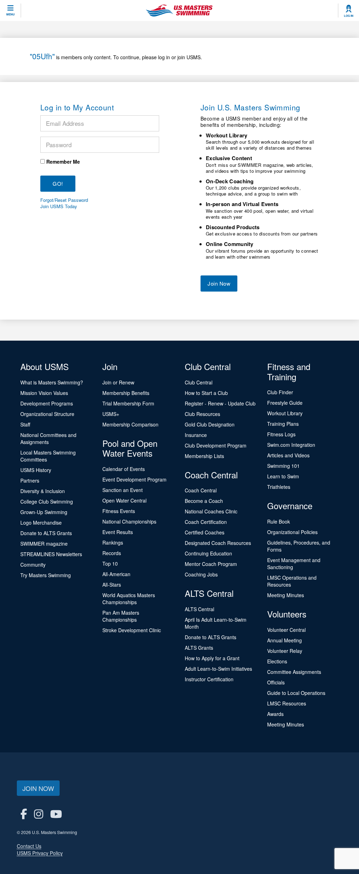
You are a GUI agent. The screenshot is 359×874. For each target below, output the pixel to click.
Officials (276, 682)
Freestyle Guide (285, 402)
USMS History (35, 469)
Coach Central (201, 490)
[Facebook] (23, 813)
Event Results (117, 531)
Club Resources (202, 413)
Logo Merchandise (41, 522)
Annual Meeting (284, 640)
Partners (29, 480)
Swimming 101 (283, 465)
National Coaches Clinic (211, 511)
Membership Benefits (125, 392)
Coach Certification (206, 521)
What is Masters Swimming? (51, 382)
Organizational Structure (47, 413)
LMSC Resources (286, 703)
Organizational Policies (292, 531)
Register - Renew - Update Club (220, 403)
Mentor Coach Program (211, 563)
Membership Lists (204, 455)
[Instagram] (38, 813)
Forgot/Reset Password (64, 200)
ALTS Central (199, 609)
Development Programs (46, 403)
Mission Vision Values (44, 392)
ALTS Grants (199, 647)
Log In (348, 16)
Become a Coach (204, 500)
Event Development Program (134, 479)
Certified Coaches (204, 532)
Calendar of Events (123, 468)
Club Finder (280, 392)
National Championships (129, 521)
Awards (275, 713)
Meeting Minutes (285, 595)
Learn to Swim (283, 476)
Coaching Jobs (201, 574)
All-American (116, 574)
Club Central (198, 382)
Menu (10, 14)
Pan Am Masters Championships (120, 616)
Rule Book (278, 521)
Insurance (196, 434)
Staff (25, 424)
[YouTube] (56, 813)
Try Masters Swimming (45, 575)
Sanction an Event (122, 489)
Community (33, 564)
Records (111, 553)
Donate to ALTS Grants (46, 533)
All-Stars (111, 584)
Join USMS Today (58, 206)
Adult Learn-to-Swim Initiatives (218, 668)
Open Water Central (124, 500)
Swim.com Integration (291, 444)
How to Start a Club (206, 392)
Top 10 (110, 563)
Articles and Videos (288, 455)
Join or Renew (118, 382)
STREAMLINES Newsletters (51, 554)
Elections (277, 661)
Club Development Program (215, 445)
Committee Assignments (294, 671)
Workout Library (285, 413)
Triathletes (278, 486)
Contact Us (29, 845)
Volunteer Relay (284, 650)
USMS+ (110, 413)
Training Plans (283, 423)
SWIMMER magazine (44, 543)
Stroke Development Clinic (131, 630)
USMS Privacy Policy (40, 852)
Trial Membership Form (128, 403)
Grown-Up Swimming (43, 511)
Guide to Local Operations (296, 692)
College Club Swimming (46, 501)
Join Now (219, 283)
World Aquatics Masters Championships (128, 599)
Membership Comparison (130, 424)
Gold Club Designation (210, 424)
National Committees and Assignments (48, 438)
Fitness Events (118, 510)
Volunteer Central (286, 629)
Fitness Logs (281, 434)
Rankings (112, 542)
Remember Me (63, 161)
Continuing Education (208, 553)
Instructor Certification (209, 679)
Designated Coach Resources (218, 542)
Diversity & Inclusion (42, 490)
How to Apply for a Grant (212, 658)
